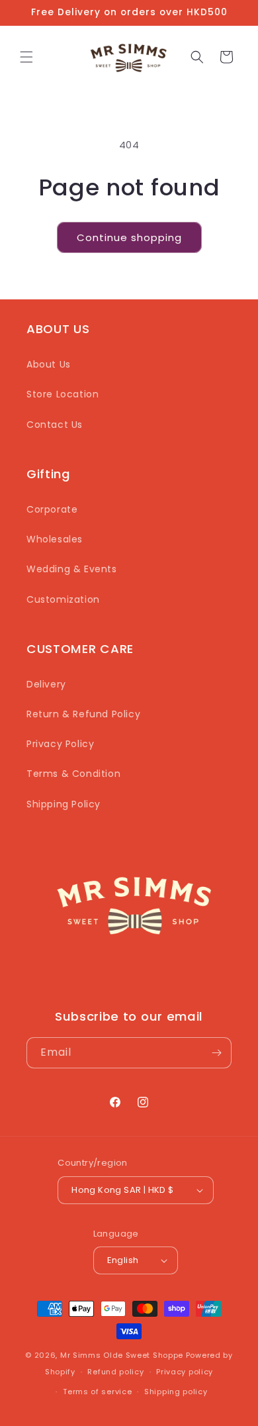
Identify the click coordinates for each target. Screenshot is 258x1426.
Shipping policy (176, 1391)
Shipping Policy (63, 804)
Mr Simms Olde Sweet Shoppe (121, 1355)
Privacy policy (184, 1371)
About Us (48, 364)
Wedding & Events (71, 569)
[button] (26, 57)
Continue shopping (129, 237)
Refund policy (115, 1371)
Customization (63, 599)
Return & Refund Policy (83, 714)
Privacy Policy (60, 743)
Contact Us (54, 424)
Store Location (62, 394)
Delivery (46, 684)
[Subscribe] (216, 1052)
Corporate (51, 509)
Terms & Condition (73, 773)
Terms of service (97, 1391)
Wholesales (54, 539)
